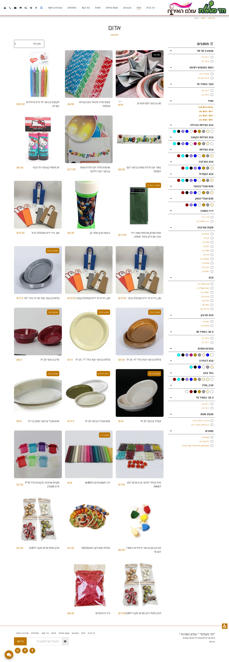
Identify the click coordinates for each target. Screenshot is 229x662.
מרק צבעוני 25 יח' (49, 359)
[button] (224, 626)
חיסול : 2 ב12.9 (153, 185)
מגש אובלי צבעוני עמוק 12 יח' (43, 421)
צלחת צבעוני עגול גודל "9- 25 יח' (143, 359)
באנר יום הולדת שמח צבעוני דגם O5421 (144, 169)
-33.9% (156, 54)
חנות (203, 18)
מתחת (205, 107)
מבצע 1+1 (104, 435)
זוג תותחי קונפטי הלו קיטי (46, 167)
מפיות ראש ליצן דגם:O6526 (95, 548)
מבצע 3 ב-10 (154, 373)
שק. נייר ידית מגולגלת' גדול (45, 233)
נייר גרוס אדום (102, 613)
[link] (32, 650)
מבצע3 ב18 (53, 312)
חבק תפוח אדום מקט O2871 (44, 548)
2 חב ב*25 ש (103, 373)
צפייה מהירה (139, 90)
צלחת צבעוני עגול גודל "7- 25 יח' (92, 359)
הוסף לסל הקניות (139, 96)
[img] (140, 74)
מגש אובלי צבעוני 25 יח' (97, 421)
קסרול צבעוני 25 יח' (150, 421)
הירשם (20, 641)
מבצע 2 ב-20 (52, 250)
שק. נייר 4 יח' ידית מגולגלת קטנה (93, 298)
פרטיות (212, 641)
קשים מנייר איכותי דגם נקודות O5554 (94, 104)
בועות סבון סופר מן (100, 233)
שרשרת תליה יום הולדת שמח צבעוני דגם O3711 (95, 169)
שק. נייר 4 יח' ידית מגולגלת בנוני (144, 298)
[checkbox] (211, 131)
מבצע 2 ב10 (103, 312)
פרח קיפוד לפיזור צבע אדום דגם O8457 (144, 484)
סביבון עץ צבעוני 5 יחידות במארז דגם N (143, 549)
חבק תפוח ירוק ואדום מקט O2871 (143, 613)
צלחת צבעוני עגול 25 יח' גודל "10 (41, 298)
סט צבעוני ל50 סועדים (149, 103)
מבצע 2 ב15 (154, 312)
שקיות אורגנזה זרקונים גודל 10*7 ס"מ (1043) (42, 484)
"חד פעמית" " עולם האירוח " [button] (197, 634)
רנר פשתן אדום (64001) (97, 482)
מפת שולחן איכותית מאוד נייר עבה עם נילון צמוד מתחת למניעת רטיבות (146, 235)
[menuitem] (150, 7)
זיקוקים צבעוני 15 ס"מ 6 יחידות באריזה (42, 104)
